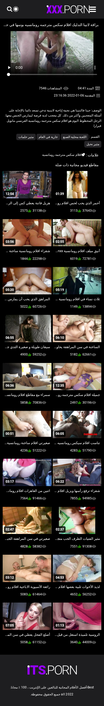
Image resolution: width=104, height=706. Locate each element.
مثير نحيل (92, 144)
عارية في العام (48, 137)
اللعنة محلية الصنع (74, 137)
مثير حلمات (26, 137)
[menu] (93, 9)
